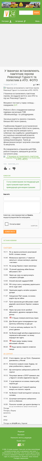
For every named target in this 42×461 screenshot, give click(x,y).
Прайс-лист (21, 440)
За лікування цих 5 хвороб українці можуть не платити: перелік (22, 388)
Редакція (21, 431)
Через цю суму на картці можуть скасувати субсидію (21, 276)
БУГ (16, 105)
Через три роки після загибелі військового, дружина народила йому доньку (23, 312)
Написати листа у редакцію (21, 437)
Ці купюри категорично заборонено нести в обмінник (22, 399)
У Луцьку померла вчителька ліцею (25, 318)
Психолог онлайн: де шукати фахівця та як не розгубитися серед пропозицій (24, 405)
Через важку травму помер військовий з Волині (20, 342)
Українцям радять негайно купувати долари (23, 291)
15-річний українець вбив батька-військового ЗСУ (22, 270)
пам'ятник (11, 164)
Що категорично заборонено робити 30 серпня (24, 370)
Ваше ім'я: (7, 194)
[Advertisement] (21, 46)
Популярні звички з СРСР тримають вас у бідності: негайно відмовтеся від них (24, 376)
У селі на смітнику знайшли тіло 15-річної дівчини (22, 328)
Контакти (21, 434)
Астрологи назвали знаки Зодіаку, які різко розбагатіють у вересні (23, 365)
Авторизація (19, 21)
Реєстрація (5, 21)
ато (17, 164)
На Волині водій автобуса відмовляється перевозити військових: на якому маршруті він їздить (24, 335)
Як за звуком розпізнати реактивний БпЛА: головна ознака (23, 253)
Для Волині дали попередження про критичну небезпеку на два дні (23, 322)
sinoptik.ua (16, 423)
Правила (30, 215)
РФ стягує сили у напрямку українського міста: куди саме (24, 285)
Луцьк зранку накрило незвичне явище (22, 348)
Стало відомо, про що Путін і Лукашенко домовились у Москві (24, 359)
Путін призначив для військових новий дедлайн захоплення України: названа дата (24, 303)
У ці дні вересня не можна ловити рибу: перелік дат (24, 382)
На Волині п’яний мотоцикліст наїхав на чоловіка (24, 394)
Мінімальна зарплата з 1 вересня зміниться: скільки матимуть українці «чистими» (23, 259)
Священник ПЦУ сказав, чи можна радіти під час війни (22, 297)
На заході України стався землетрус (23, 266)
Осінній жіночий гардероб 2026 (21, 281)
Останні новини (10, 240)
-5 (9, 169)
